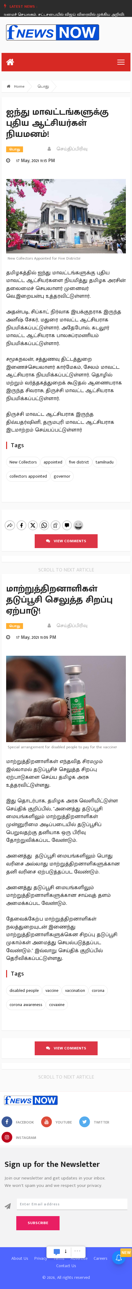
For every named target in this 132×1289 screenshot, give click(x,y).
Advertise (79, 1258)
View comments (68, 541)
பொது (43, 86)
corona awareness (26, 1004)
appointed (53, 462)
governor (62, 476)
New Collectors (23, 462)
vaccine (51, 990)
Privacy (40, 1258)
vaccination (75, 990)
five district (79, 462)
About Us (19, 1258)
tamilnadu (105, 462)
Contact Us (66, 1265)
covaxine (56, 1004)
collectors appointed (28, 476)
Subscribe (38, 1222)
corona (98, 990)
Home (19, 86)
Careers (100, 1258)
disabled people (24, 990)
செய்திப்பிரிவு (70, 149)
